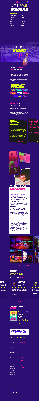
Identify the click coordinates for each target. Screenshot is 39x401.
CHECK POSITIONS (18, 332)
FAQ (10, 357)
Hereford (22, 20)
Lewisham (12, 22)
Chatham (12, 20)
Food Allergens (12, 370)
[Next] (28, 266)
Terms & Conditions (12, 364)
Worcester (23, 25)
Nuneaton (22, 24)
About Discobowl (12, 352)
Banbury (22, 16)
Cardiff (22, 18)
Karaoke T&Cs (12, 376)
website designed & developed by (13, 392)
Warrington (13, 25)
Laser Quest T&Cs (12, 374)
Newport (22, 22)
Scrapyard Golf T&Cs (12, 372)
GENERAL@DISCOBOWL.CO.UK (17, 337)
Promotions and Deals (13, 350)
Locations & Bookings (13, 342)
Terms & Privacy (12, 366)
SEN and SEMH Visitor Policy (13, 385)
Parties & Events (12, 347)
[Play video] (19, 52)
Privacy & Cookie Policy (13, 362)
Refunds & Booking (12, 368)
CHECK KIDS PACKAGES (21, 141)
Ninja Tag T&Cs (12, 378)
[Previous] (19, 301)
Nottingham (13, 24)
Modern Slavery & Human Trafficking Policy (14, 387)
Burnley (12, 18)
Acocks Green (13, 16)
